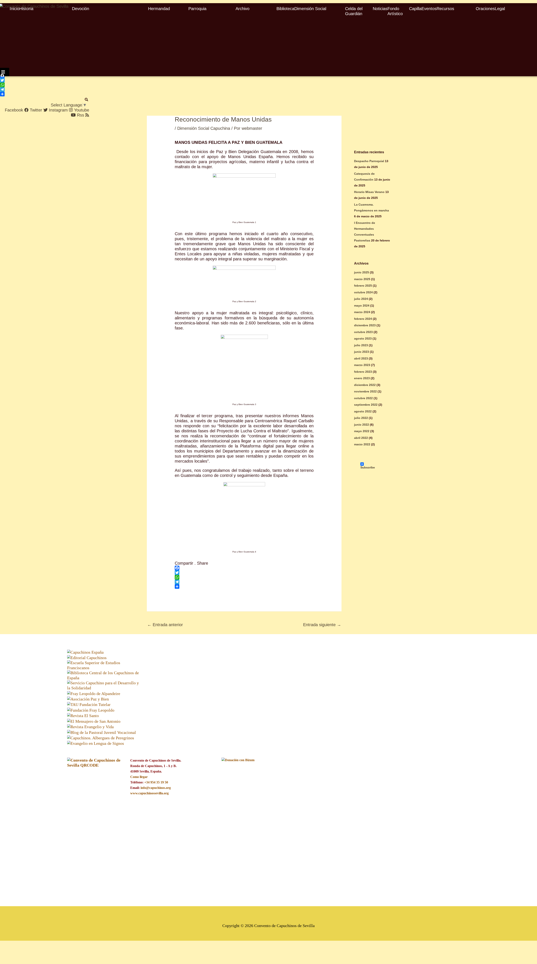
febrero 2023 (363, 371)
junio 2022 (361, 424)
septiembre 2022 (366, 404)
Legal (500, 8)
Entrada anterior (165, 624)
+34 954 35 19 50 (156, 782)
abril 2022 (361, 437)
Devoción (80, 8)
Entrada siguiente (322, 624)
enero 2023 (362, 378)
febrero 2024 (363, 318)
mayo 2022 (361, 431)
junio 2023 (361, 351)
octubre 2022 (363, 398)
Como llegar (138, 777)
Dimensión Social (310, 8)
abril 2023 (361, 358)
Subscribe (364, 464)
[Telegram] (37, 89)
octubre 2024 (363, 292)
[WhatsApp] (37, 85)
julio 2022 (361, 418)
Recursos (445, 8)
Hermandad (159, 8)
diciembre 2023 (365, 325)
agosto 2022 (363, 411)
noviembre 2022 (365, 391)
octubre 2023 (363, 332)
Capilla (415, 8)
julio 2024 (361, 298)
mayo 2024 (361, 305)
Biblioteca (285, 8)
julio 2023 (361, 345)
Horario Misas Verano (369, 192)
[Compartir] (37, 94)
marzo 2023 (362, 365)
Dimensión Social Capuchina (203, 128)
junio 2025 (361, 272)
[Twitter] (37, 80)
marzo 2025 (362, 279)
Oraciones (485, 8)
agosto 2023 (363, 338)
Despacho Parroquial (369, 161)
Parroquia (197, 8)
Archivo (242, 8)
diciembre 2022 (365, 385)
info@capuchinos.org (156, 788)
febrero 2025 (363, 285)
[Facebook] (37, 75)
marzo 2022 (362, 444)
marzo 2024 (362, 312)
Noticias (380, 8)
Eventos (429, 8)
